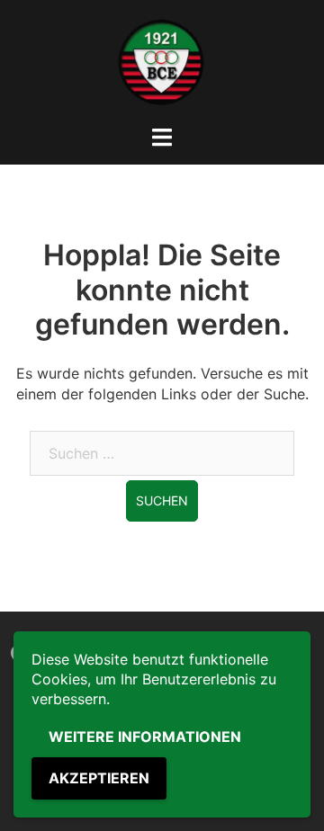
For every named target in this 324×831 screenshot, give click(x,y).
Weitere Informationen (145, 737)
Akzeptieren (99, 778)
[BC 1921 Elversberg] (162, 61)
